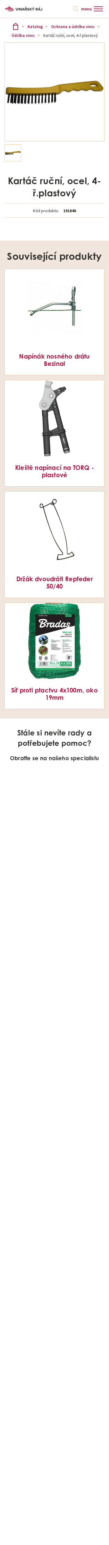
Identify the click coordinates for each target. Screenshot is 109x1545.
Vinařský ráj (15, 26)
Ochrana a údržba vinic (73, 26)
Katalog (35, 26)
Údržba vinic (23, 35)
